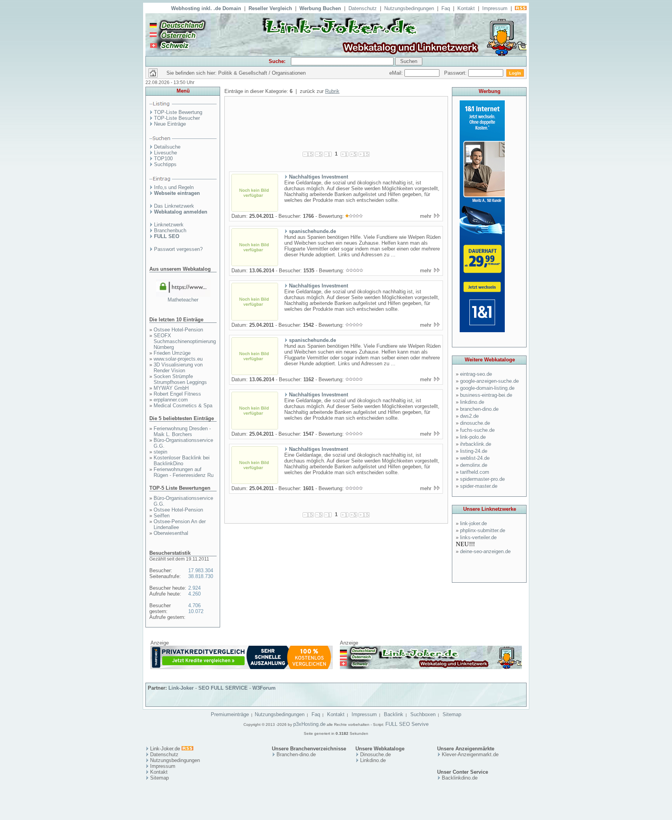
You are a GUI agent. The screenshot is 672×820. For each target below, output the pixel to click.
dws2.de (469, 416)
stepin (160, 452)
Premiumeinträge (230, 714)
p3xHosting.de (309, 724)
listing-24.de (473, 451)
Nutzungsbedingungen (409, 8)
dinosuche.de (475, 423)
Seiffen (162, 516)
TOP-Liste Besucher (177, 118)
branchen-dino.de (479, 409)
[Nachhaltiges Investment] (254, 210)
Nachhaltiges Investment (318, 177)
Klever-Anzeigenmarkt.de (470, 754)
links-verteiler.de (478, 537)
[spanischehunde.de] (254, 264)
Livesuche (165, 153)
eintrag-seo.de (476, 374)
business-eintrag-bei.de (486, 395)
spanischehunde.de (312, 231)
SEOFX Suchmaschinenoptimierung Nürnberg (185, 341)
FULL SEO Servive (407, 724)
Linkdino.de (373, 760)
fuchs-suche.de (477, 430)
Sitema (158, 778)
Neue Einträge (170, 124)
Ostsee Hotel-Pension (178, 330)
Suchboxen (423, 714)
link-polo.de (473, 437)
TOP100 (163, 158)
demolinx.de (473, 465)
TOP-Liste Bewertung (178, 112)
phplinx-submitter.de (482, 530)
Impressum (495, 8)
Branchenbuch (170, 230)
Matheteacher (183, 300)
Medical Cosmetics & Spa (183, 405)
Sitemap (452, 714)
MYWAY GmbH (171, 388)
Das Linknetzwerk (174, 206)
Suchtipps (165, 164)
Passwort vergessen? (178, 249)
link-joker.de (473, 523)
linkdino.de (472, 402)
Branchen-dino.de (296, 754)
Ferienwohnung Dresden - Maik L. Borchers (182, 431)
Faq (445, 8)
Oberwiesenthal (171, 533)
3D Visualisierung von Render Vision (178, 367)
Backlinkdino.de (460, 778)
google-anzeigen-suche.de (489, 381)
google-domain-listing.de (487, 388)
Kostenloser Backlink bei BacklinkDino (182, 460)
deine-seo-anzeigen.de (485, 551)
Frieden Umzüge (172, 353)
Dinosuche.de (375, 754)
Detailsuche (167, 147)
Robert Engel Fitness (177, 394)
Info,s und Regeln (174, 187)
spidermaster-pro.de (482, 479)
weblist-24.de (475, 458)
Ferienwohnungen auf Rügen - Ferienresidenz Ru (184, 472)
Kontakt (466, 8)
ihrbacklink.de (475, 444)
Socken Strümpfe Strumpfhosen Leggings (180, 379)
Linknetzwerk (169, 225)
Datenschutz (362, 8)
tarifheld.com (474, 472)
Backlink (393, 714)
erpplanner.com (171, 400)
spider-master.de (478, 486)
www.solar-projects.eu (178, 359)
